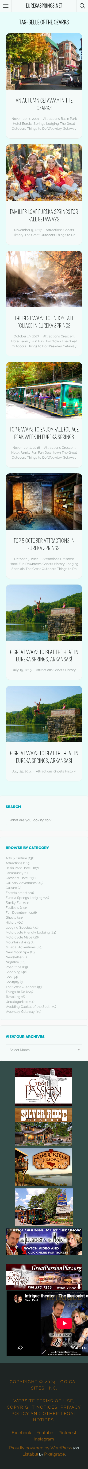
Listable (30, 1454)
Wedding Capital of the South (28, 1006)
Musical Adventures (21, 947)
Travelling (13, 997)
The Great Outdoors (39, 235)
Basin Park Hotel (18, 868)
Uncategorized (17, 1002)
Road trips (13, 967)
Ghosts (68, 230)
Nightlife (12, 962)
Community (14, 873)
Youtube (45, 1432)
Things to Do (36, 128)
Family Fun (28, 341)
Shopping (13, 972)
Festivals (12, 907)
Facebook (21, 1432)
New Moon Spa (17, 952)
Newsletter (14, 957)
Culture (11, 888)
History (18, 235)
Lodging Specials (19, 927)
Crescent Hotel (17, 878)
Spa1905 (12, 982)
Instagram (44, 1438)
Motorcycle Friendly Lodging (28, 932)
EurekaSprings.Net (44, 6)
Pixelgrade (54, 1454)
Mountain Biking (18, 942)
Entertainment (16, 893)
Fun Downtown (49, 341)
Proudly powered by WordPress (40, 1447)
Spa (9, 977)
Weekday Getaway (62, 128)
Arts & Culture (16, 858)
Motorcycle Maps (19, 937)
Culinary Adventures (21, 883)
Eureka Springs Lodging (40, 123)
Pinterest (67, 1432)
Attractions (51, 118)
